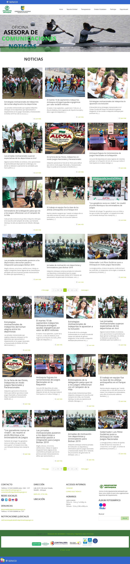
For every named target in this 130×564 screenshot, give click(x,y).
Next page (84, 290)
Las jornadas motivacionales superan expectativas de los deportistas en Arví (20, 157)
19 (61, 290)
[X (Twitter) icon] (63, 550)
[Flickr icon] (67, 550)
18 (58, 290)
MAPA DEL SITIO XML (40, 494)
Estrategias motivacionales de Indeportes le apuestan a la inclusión (107, 102)
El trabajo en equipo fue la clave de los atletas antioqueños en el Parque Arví (63, 208)
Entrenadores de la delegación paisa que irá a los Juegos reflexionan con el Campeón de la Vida (22, 213)
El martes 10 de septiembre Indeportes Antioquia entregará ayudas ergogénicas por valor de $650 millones (63, 102)
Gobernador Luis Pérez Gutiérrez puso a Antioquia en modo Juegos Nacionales (106, 263)
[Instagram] (16, 501)
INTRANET (69, 488)
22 (72, 290)
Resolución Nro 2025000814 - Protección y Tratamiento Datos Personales (71, 534)
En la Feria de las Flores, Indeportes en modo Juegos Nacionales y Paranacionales (64, 158)
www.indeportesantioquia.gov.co (11, 490)
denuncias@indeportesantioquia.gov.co (13, 509)
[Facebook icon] (61, 550)
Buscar (101, 514)
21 (68, 290)
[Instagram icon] (69, 550)
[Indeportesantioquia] (16, 9)
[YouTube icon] (65, 550)
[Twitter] (6, 501)
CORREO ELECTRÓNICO (73, 491)
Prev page (45, 290)
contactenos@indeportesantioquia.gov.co (14, 492)
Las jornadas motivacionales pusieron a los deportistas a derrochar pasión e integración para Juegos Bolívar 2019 (22, 262)
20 (65, 290)
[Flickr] (13, 501)
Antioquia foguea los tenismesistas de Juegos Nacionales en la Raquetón (105, 154)
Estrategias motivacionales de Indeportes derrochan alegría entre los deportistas (21, 103)
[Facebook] (2, 501)
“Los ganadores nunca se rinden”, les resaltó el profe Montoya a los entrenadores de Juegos (107, 205)
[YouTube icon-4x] (9, 501)
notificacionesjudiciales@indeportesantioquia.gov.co (17, 520)
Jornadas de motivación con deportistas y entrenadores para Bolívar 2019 (64, 266)
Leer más (38, 119)
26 (76, 290)
